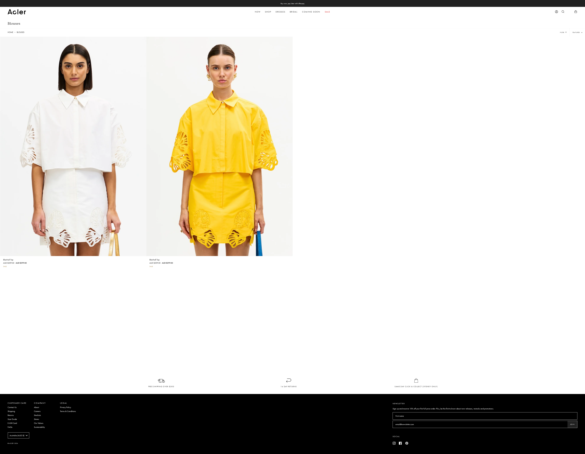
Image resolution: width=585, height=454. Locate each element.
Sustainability (39, 427)
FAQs (10, 427)
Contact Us (12, 407)
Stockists (37, 415)
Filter (562, 32)
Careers (37, 411)
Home (10, 32)
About (36, 407)
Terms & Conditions (68, 411)
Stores (36, 419)
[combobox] (18, 435)
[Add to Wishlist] (144, 38)
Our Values (38, 423)
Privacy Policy (65, 407)
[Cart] (576, 12)
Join (572, 424)
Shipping (11, 411)
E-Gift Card (12, 423)
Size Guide (12, 419)
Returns (11, 415)
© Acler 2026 (13, 443)
